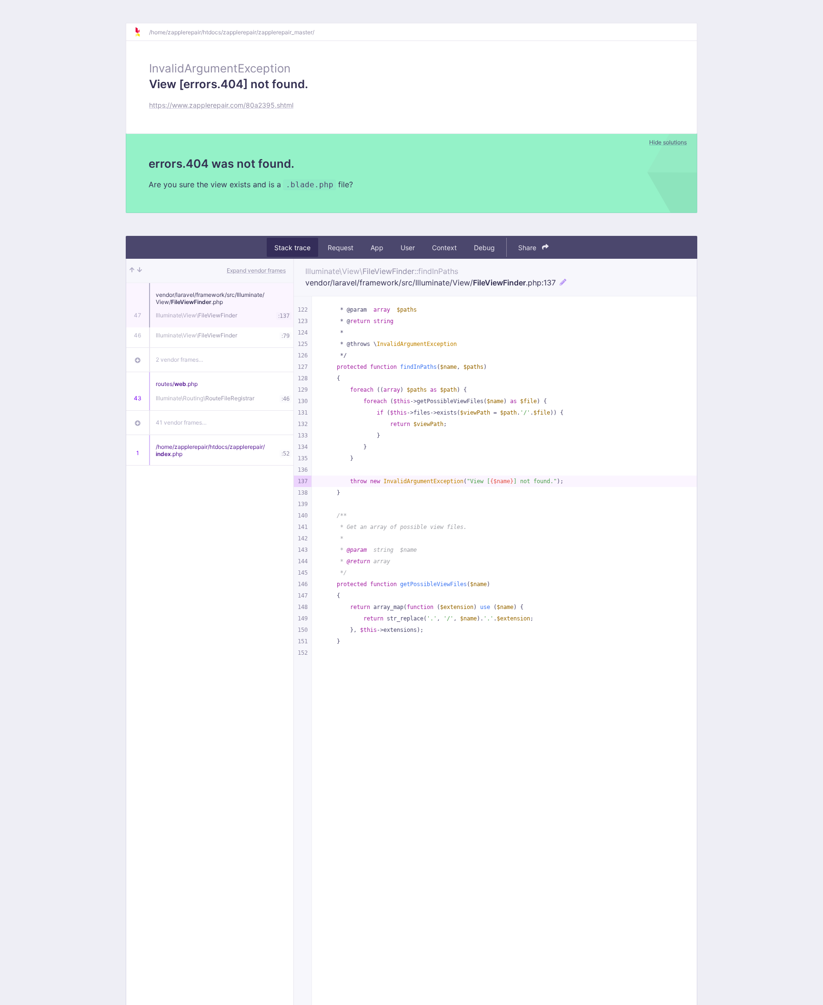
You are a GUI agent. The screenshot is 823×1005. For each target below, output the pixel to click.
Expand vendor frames (256, 270)
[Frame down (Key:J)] (139, 270)
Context (444, 248)
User (408, 248)
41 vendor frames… (181, 422)
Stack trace (292, 248)
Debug (484, 248)
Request (340, 248)
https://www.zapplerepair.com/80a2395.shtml (221, 105)
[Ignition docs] (141, 32)
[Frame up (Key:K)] (132, 270)
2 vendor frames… (179, 359)
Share (528, 248)
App (377, 248)
